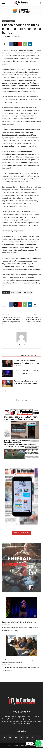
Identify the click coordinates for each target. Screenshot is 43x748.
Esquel (9, 18)
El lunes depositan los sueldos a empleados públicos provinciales (33, 319)
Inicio (3, 18)
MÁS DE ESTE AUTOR (28, 355)
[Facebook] (11, 44)
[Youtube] (38, 738)
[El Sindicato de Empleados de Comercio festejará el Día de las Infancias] (7, 363)
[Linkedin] (30, 44)
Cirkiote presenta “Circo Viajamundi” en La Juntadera (19, 622)
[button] (3, 3)
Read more (14, 631)
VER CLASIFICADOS (21, 533)
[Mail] (16, 738)
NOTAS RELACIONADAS (11, 355)
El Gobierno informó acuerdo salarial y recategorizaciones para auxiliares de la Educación (21, 661)
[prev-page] (3, 391)
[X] (15, 44)
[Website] (27, 738)
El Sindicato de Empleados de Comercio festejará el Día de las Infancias (26, 363)
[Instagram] (10, 737)
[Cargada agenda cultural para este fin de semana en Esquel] (7, 383)
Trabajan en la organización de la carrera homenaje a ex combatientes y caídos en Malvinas (11, 320)
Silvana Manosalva (16, 292)
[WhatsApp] (25, 44)
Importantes (11, 21)
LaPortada (7, 36)
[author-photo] (21, 342)
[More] (35, 44)
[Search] (40, 3)
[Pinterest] (20, 44)
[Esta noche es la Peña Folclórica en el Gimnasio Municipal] (7, 373)
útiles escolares (28, 292)
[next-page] (6, 391)
